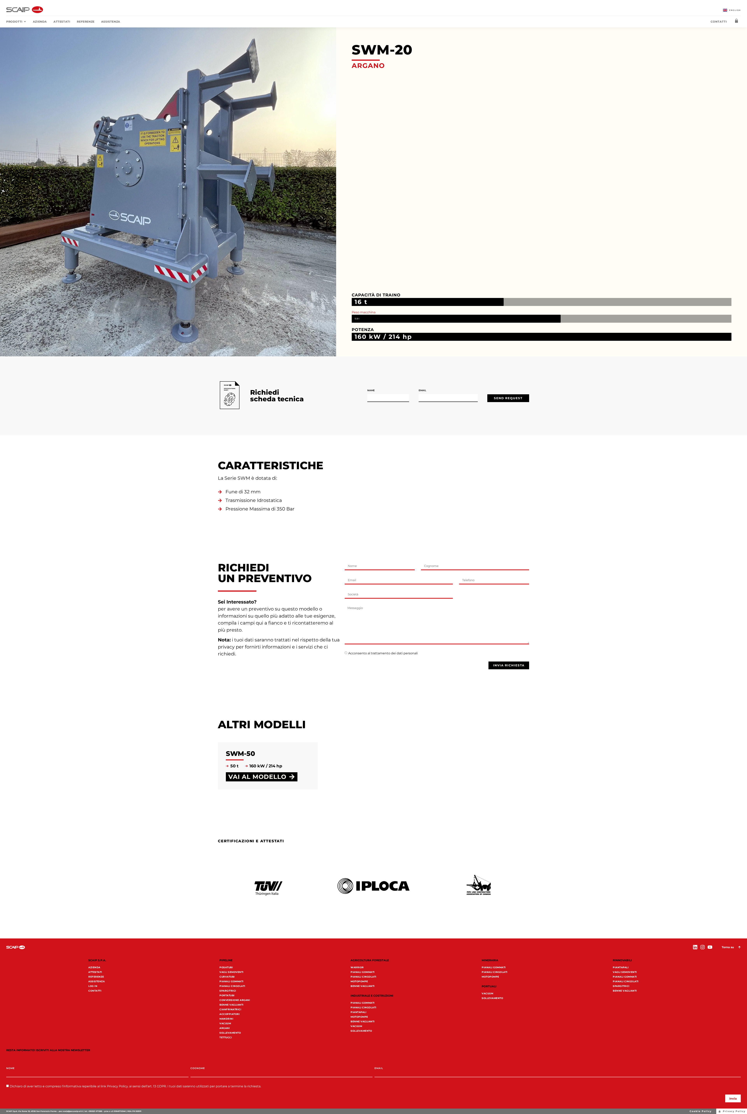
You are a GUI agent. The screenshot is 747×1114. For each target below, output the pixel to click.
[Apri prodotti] (25, 22)
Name (371, 390)
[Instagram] (702, 947)
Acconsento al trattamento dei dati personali (383, 653)
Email (422, 390)
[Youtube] (710, 947)
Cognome (197, 1068)
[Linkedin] (695, 947)
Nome (10, 1068)
